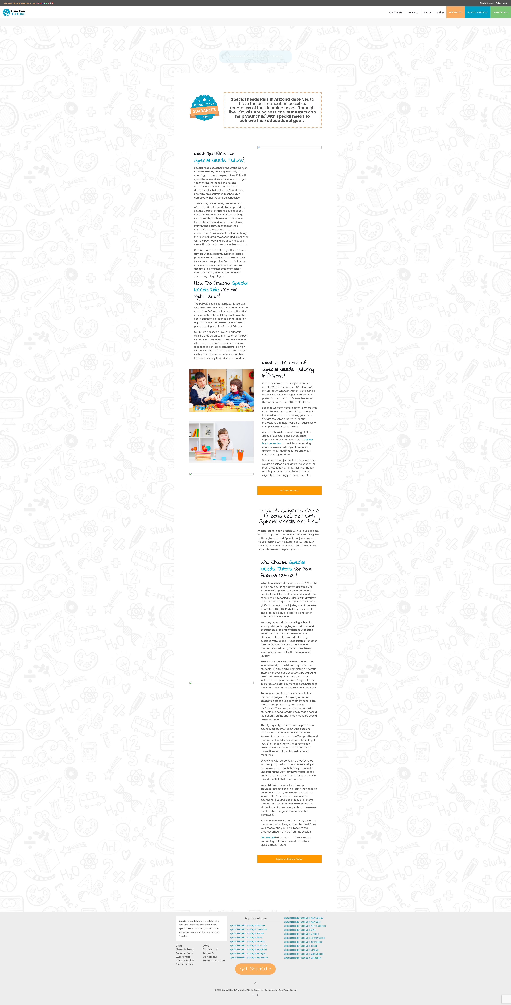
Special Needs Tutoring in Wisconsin (302, 957)
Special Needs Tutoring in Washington (303, 953)
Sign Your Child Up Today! (289, 858)
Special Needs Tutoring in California (248, 929)
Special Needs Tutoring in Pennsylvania (304, 937)
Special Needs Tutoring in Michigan (248, 953)
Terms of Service (214, 960)
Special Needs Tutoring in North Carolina (305, 925)
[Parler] (257, 995)
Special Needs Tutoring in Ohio (300, 929)
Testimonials (184, 964)
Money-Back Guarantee (184, 955)
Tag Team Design (287, 990)
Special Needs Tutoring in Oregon (301, 933)
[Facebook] (253, 995)
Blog (179, 946)
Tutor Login (501, 3)
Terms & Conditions (210, 955)
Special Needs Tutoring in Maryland (248, 949)
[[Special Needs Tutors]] (14, 12)
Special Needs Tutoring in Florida (247, 933)
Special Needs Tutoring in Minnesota (249, 957)
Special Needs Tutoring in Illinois (246, 937)
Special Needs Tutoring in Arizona (247, 925)
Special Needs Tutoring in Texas (300, 945)
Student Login (487, 3)
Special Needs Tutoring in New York (302, 921)
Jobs (206, 946)
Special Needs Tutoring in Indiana (247, 941)
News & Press (185, 949)
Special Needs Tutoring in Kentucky (248, 945)
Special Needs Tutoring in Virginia (301, 949)
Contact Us (210, 949)
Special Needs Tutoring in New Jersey (303, 917)
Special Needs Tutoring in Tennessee (303, 941)
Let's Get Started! (289, 490)
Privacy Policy (185, 960)
